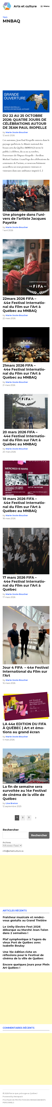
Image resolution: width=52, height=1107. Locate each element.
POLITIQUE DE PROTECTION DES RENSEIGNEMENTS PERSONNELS (24, 1101)
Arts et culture (25, 6)
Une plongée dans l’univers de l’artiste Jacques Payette (24, 219)
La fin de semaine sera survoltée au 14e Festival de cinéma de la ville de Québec (25, 793)
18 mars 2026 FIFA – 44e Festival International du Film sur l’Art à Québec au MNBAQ (24, 505)
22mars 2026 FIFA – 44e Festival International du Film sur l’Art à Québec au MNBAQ (24, 305)
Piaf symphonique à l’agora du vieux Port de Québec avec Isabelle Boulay (24, 942)
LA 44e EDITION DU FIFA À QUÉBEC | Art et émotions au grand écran (24, 728)
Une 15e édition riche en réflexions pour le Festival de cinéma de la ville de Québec (23, 955)
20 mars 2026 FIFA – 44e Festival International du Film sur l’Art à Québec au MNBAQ (24, 438)
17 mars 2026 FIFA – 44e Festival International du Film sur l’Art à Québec (24, 583)
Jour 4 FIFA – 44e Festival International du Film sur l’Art (26, 671)
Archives (7, 842)
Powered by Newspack (13, 1097)
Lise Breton (12, 803)
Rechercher (11, 829)
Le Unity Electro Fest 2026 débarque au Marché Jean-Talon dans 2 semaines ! (25, 930)
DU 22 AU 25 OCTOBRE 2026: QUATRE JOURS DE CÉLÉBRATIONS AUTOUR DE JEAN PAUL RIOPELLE (25, 122)
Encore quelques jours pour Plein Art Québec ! (26, 966)
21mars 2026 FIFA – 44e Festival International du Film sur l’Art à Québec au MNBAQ (24, 371)
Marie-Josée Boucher (17, 132)
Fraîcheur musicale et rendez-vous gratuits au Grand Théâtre (25, 919)
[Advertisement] (26, 56)
